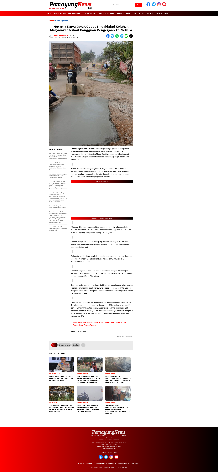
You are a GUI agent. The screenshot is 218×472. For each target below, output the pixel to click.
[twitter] (154, 6)
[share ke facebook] (108, 37)
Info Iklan (135, 463)
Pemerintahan (89, 13)
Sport (166, 13)
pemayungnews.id (61, 35)
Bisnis (56, 13)
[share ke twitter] (113, 37)
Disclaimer (122, 463)
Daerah (63, 13)
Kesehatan (101, 13)
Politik (140, 13)
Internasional (74, 13)
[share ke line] (127, 37)
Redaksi (89, 463)
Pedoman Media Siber (105, 463)
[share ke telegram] (122, 37)
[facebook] (148, 6)
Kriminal (111, 13)
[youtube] (164, 6)
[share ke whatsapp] (117, 37)
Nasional (120, 13)
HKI (83, 345)
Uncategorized (61, 21)
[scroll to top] (209, 468)
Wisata (159, 13)
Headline (76, 345)
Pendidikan (131, 13)
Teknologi (150, 13)
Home (49, 13)
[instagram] (159, 6)
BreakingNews (64, 345)
